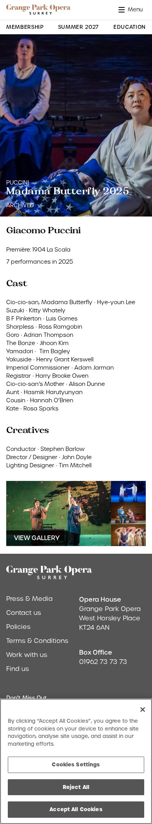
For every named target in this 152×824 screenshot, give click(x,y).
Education (129, 27)
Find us (17, 669)
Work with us (26, 655)
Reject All (76, 787)
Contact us (23, 613)
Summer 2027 (78, 27)
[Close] (142, 709)
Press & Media (29, 599)
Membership (25, 27)
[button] (132, 9)
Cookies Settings (76, 764)
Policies (18, 627)
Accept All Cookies (75, 809)
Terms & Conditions (37, 641)
